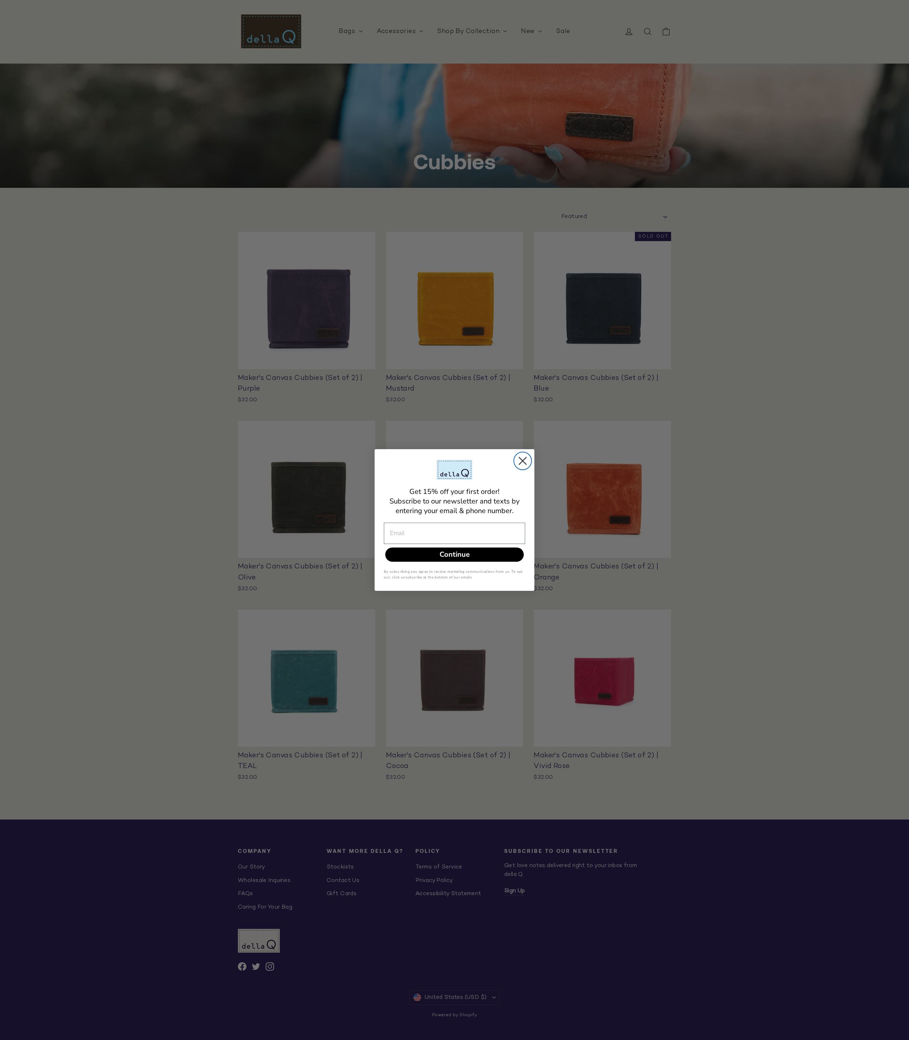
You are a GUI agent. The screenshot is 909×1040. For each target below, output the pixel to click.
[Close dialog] (523, 461)
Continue (455, 554)
